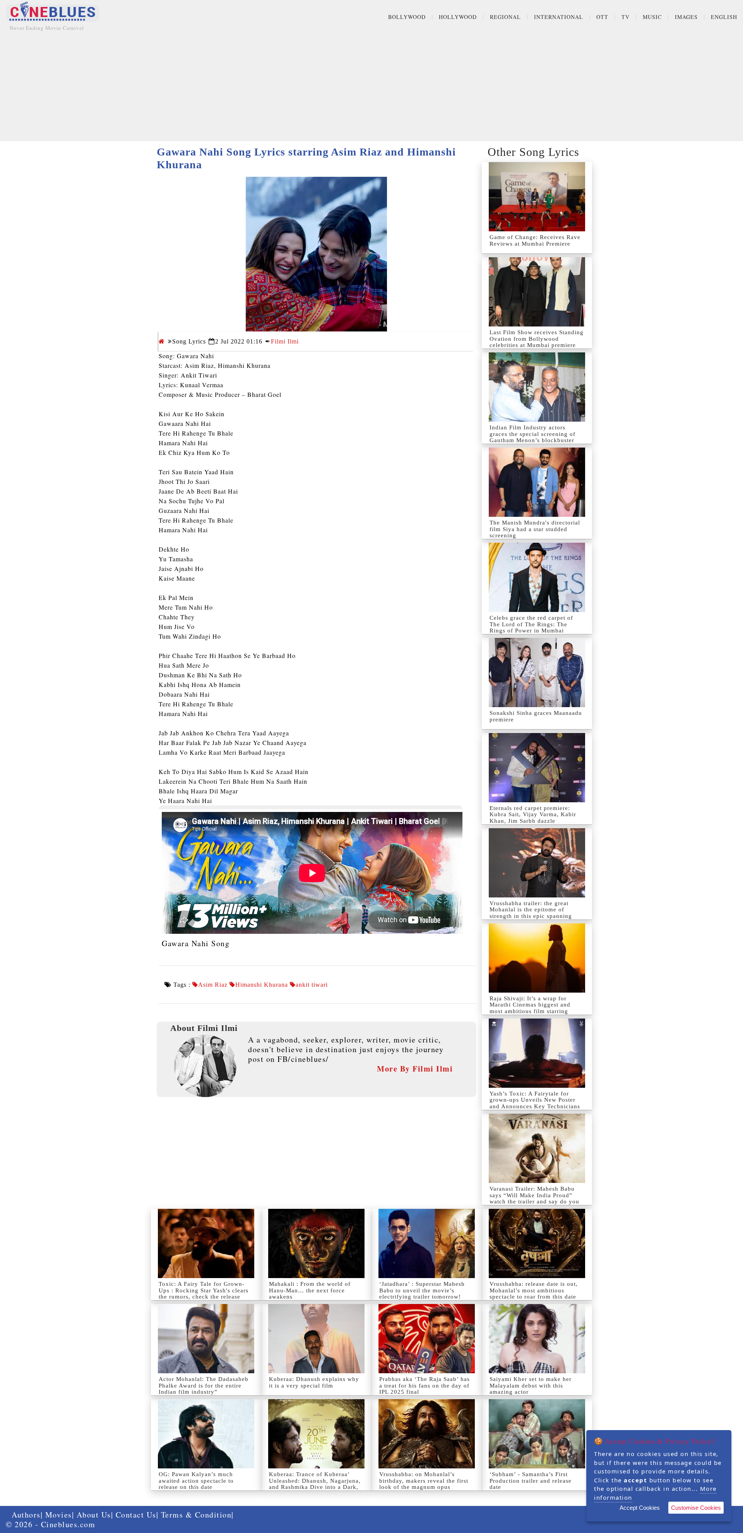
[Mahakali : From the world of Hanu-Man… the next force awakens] (316, 1243)
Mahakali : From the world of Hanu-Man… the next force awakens (310, 1290)
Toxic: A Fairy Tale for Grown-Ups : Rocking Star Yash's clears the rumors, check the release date (203, 1293)
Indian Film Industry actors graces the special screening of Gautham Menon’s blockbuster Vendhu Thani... (532, 437)
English (724, 17)
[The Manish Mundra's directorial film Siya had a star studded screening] (537, 482)
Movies (58, 1514)
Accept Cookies (640, 1507)
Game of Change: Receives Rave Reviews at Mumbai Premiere (535, 240)
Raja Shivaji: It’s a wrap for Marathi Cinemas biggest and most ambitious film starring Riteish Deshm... (530, 1008)
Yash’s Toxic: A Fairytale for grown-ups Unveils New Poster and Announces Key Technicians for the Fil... (535, 1103)
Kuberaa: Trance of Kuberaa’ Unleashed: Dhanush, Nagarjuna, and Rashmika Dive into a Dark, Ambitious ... (315, 1484)
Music (652, 17)
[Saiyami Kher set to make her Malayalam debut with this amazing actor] (537, 1338)
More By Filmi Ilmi (415, 1068)
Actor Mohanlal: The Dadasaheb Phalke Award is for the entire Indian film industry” (203, 1385)
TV (625, 17)
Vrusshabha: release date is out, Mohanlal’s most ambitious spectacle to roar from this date (534, 1290)
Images (686, 17)
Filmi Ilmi (285, 341)
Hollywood (458, 17)
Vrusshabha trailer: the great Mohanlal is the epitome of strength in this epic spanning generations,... (531, 913)
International (558, 17)
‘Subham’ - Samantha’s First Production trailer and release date (531, 1480)
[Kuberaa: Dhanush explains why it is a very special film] (316, 1338)
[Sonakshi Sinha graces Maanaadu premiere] (537, 672)
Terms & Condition (196, 1514)
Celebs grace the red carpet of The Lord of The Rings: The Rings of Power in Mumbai (531, 624)
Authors (26, 1514)
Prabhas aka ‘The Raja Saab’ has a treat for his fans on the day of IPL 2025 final (424, 1385)
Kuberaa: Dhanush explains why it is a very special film (314, 1382)
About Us (94, 1514)
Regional (505, 17)
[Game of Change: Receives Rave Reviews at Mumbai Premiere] (537, 196)
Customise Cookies (696, 1507)
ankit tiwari (312, 985)
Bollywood (407, 17)
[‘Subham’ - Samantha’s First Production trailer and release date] (537, 1433)
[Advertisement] (371, 87)
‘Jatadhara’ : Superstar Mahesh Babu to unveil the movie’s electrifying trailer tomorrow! (422, 1290)
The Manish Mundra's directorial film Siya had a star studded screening (535, 529)
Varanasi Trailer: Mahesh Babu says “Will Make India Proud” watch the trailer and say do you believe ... (534, 1198)
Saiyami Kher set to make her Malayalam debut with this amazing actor (531, 1385)
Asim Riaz (213, 985)
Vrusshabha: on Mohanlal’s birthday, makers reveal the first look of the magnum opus (423, 1480)
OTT (602, 17)
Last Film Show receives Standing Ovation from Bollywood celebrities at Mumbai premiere (537, 338)
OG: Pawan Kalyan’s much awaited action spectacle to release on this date (196, 1480)
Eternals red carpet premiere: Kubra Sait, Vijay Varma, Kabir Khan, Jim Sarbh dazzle (533, 814)
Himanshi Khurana (261, 985)
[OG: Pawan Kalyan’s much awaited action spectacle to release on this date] (206, 1433)
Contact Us (136, 1514)
